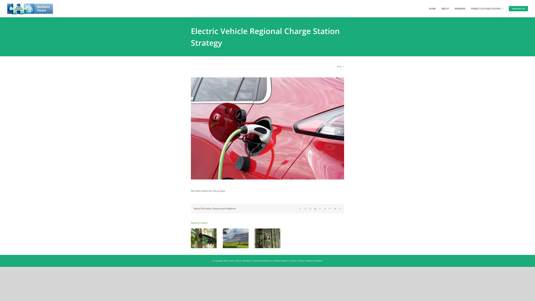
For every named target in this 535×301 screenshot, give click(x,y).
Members (247, 260)
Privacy (301, 260)
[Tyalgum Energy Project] (204, 229)
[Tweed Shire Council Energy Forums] (236, 229)
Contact (293, 260)
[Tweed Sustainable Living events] (267, 229)
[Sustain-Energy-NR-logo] (30, 3)
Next (339, 66)
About (238, 260)
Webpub (318, 260)
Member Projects (280, 260)
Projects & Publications (262, 260)
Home (231, 260)
